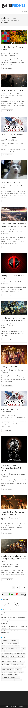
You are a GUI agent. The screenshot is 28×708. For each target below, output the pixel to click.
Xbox (18, 677)
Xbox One (18, 680)
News (21, 370)
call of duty (15, 646)
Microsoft (5, 659)
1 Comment (6, 233)
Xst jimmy (5, 53)
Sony (3, 669)
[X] (4, 604)
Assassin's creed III (13, 640)
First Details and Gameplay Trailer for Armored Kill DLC (13, 225)
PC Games (5, 95)
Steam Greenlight (12, 672)
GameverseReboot (7, 653)
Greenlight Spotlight (19, 653)
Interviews (13, 656)
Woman (13, 677)
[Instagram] (13, 604)
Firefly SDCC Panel (9, 366)
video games (5, 677)
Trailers (14, 95)
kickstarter (21, 656)
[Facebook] (8, 604)
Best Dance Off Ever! (10, 182)
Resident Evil (9, 667)
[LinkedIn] (17, 604)
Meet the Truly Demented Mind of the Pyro (12, 513)
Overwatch (21, 661)
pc (3, 664)
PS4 (3, 667)
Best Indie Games (6, 643)
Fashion (8, 651)
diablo (23, 648)
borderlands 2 (6, 646)
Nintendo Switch (6, 661)
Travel (4, 674)
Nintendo (12, 659)
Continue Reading (8, 68)
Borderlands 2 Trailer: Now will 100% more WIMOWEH (13, 319)
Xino (2, 622)
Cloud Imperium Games (8, 648)
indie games (5, 656)
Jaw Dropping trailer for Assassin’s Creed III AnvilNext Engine (12, 137)
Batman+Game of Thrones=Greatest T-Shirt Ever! (12, 468)
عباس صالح (3, 626)
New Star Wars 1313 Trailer (13, 90)
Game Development (17, 651)
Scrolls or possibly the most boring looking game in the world (13, 558)
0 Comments (13, 55)
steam (4, 672)
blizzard (15, 643)
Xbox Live (11, 680)
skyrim (23, 667)
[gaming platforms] (14, 594)
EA (3, 651)
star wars (18, 669)
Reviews (5, 55)
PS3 (10, 95)
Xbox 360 (19, 95)
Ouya (14, 661)
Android (4, 640)
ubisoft (10, 674)
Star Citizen (10, 669)
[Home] (1, 22)
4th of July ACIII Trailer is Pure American (12, 410)
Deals (17, 648)
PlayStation (16, 664)
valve (15, 674)
